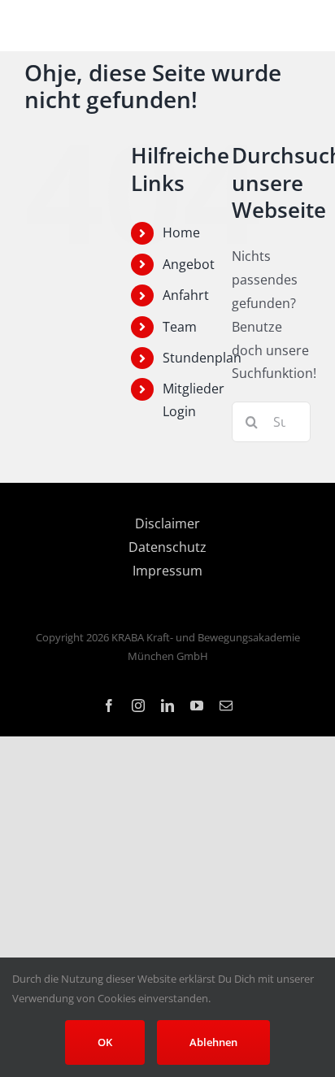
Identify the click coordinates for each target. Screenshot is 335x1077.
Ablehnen (213, 1042)
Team (180, 327)
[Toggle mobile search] (269, 26)
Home (181, 232)
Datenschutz (167, 547)
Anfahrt (186, 295)
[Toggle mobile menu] (302, 26)
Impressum (167, 571)
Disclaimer (167, 523)
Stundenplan (202, 358)
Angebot (189, 264)
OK (105, 1042)
